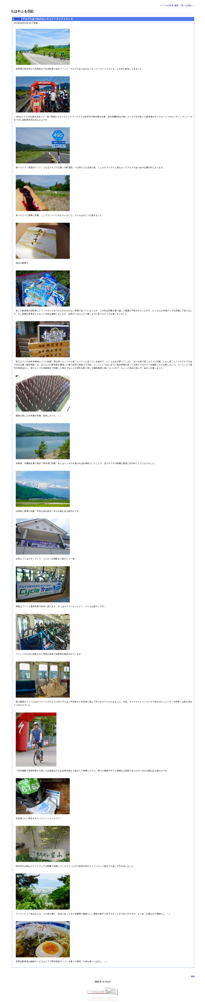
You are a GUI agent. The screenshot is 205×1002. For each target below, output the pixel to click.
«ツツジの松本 (167, 5)
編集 (193, 976)
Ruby (99, 1000)
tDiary (102, 998)
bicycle (17, 19)
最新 (176, 5)
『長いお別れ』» (187, 5)
